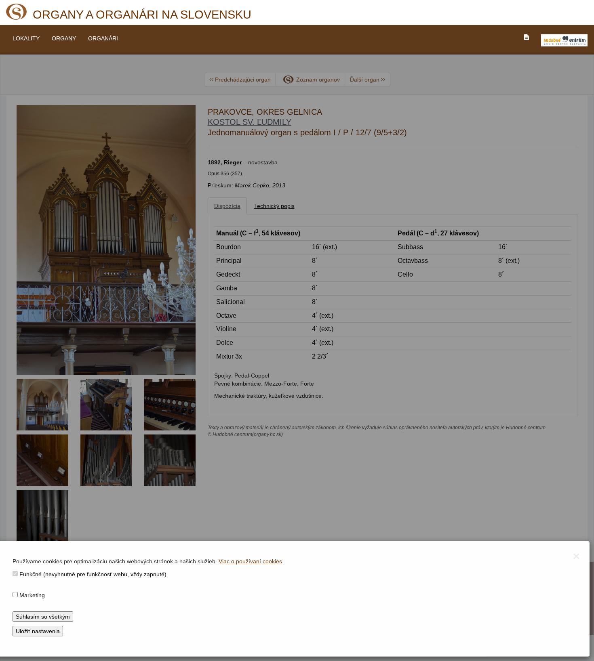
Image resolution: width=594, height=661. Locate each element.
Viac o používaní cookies (250, 561)
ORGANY (64, 38)
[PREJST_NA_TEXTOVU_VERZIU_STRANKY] (526, 37)
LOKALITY (26, 38)
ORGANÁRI (103, 38)
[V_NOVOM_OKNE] (564, 40)
